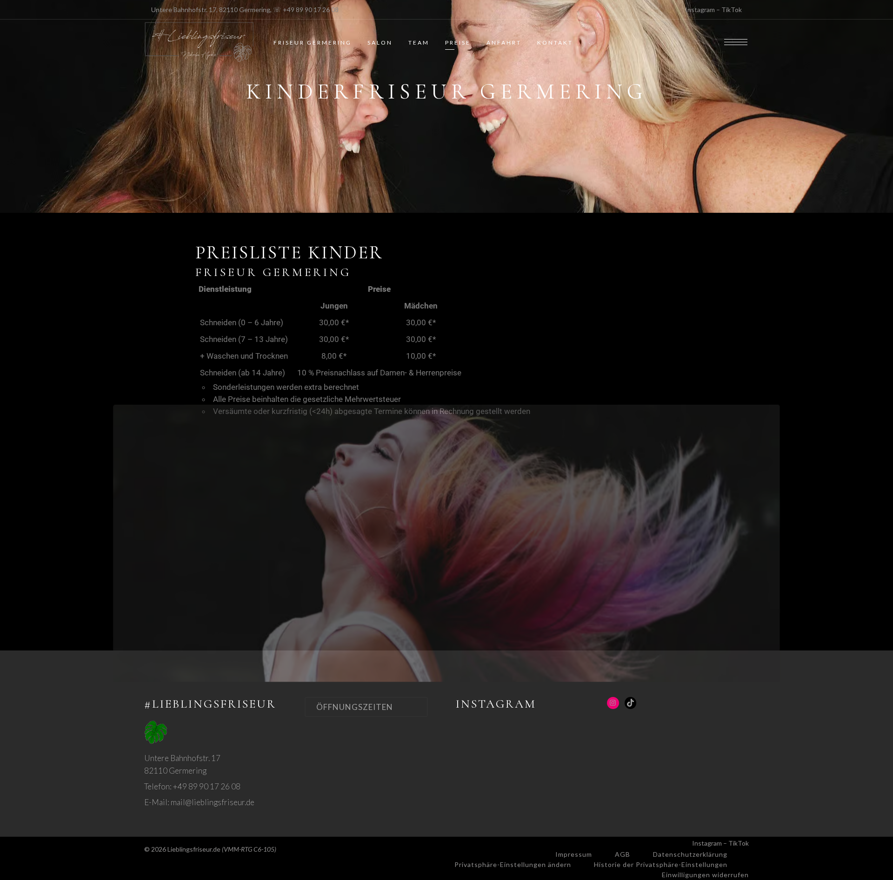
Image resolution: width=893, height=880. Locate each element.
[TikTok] (631, 703)
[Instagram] (613, 703)
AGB (622, 854)
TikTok (731, 9)
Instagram (700, 9)
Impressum (573, 854)
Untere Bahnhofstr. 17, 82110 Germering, (211, 9)
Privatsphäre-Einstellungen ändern (512, 864)
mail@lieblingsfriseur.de (212, 802)
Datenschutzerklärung (690, 854)
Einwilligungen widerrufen (705, 875)
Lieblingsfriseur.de (193, 849)
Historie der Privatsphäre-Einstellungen (660, 864)
